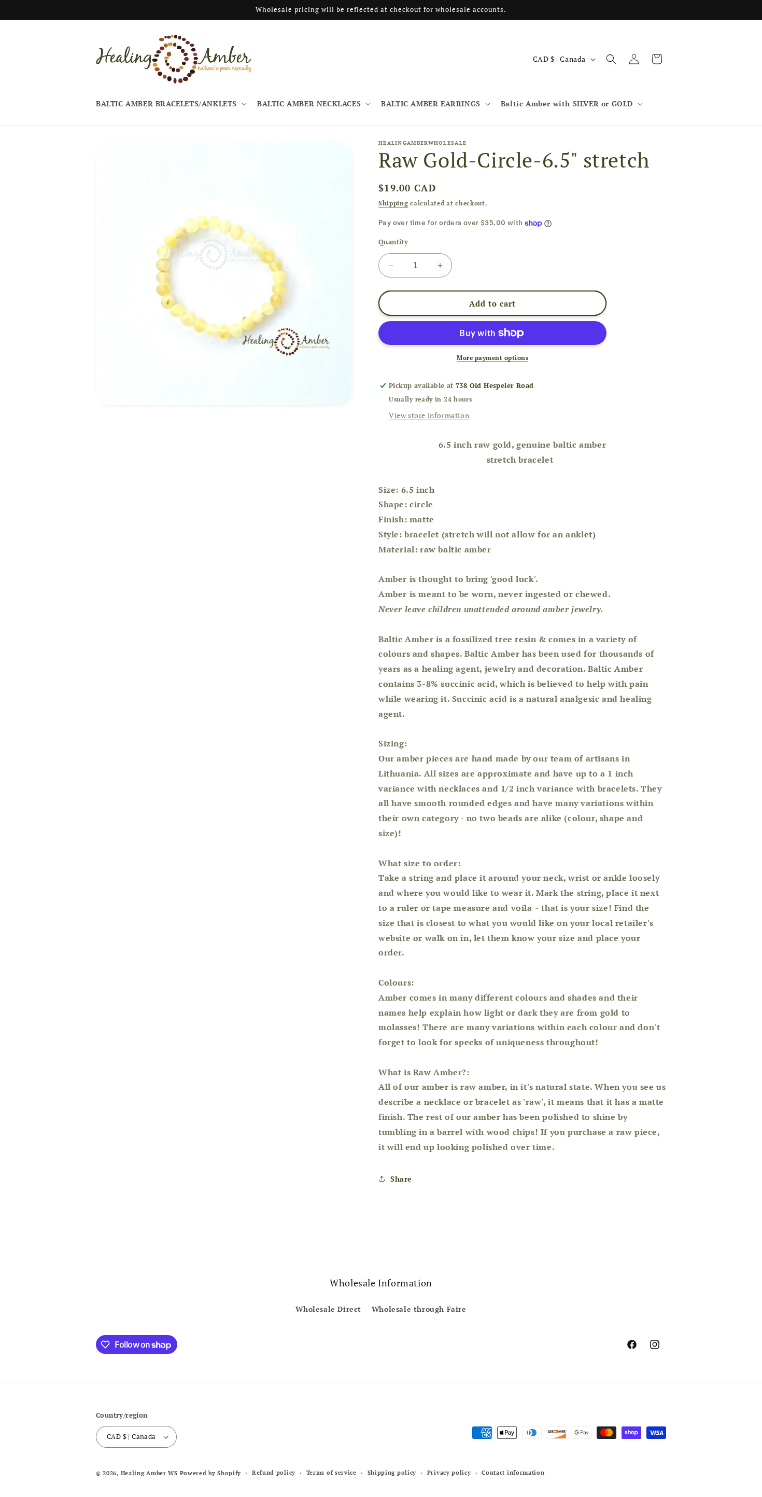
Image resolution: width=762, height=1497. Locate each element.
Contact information (513, 1472)
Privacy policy (449, 1472)
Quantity (393, 241)
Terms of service (331, 1472)
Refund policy (273, 1472)
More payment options (492, 358)
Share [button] (401, 1179)
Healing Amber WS (149, 1473)
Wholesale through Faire (419, 1308)
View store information (429, 415)
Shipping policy (392, 1472)
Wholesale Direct (328, 1308)
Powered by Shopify (211, 1473)
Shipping (393, 203)
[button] (170, 104)
